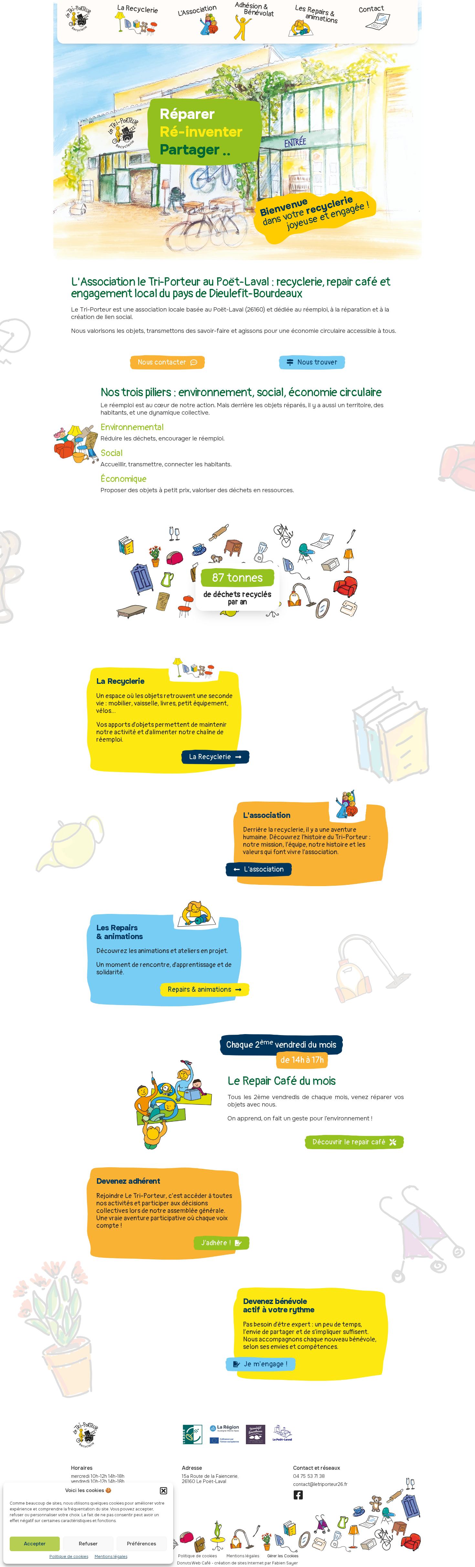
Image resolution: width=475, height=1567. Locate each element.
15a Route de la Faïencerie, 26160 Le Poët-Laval (210, 1478)
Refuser (88, 1544)
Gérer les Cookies (283, 1556)
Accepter (35, 1544)
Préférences (141, 1544)
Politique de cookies (68, 1556)
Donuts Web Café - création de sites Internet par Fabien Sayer (237, 1563)
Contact (371, 9)
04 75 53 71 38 (309, 1476)
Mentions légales (111, 1556)
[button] (163, 1491)
